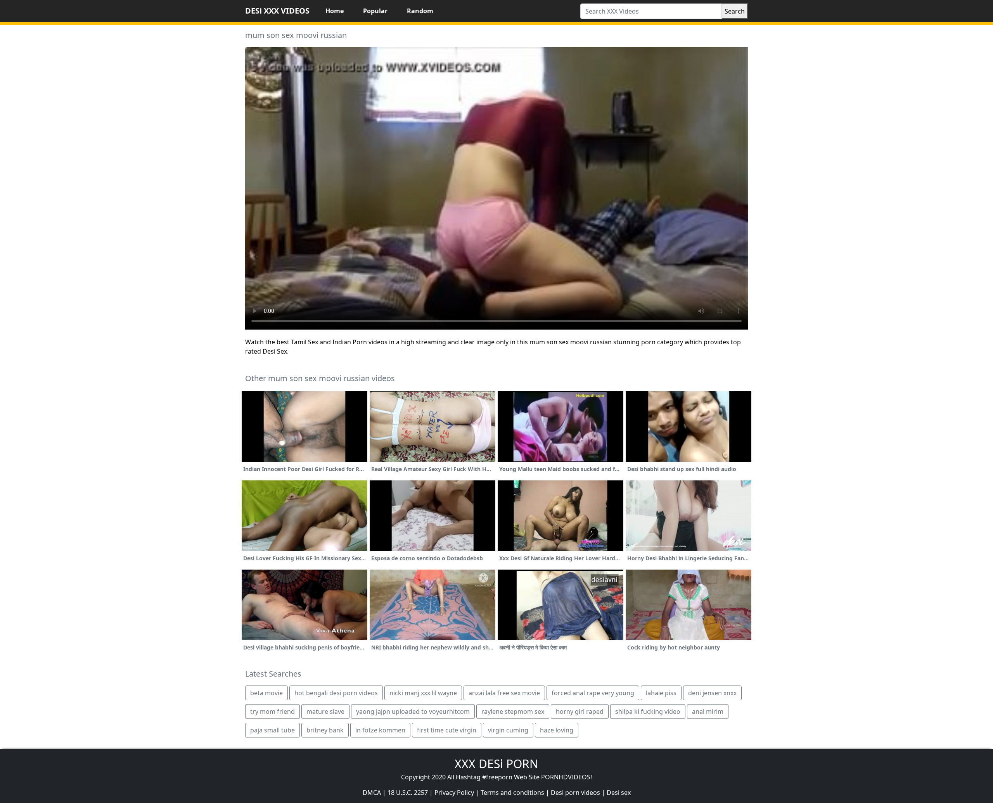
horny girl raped (580, 711)
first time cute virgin (446, 730)
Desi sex (619, 792)
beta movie (266, 693)
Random (420, 11)
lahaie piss (661, 693)
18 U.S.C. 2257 (408, 792)
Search (735, 11)
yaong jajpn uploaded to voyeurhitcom (413, 711)
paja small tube (272, 730)
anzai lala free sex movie (504, 693)
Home (334, 11)
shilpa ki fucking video (647, 711)
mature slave (325, 711)
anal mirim (707, 711)
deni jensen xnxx (712, 693)
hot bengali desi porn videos (336, 693)
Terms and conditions (512, 792)
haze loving (556, 730)
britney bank (325, 730)
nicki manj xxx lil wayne (423, 693)
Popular (375, 11)
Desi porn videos (575, 792)
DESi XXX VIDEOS (277, 10)
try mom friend (272, 711)
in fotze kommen (380, 730)
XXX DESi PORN (496, 764)
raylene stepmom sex (512, 711)
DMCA (372, 792)
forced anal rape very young (593, 693)
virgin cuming (508, 730)
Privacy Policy (454, 792)
